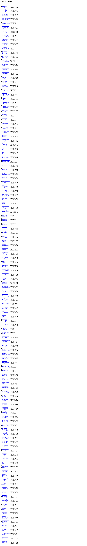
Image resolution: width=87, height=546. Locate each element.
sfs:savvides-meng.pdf (5, 392)
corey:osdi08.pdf (4, 132)
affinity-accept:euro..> (5, 30)
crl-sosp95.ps (4, 136)
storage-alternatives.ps (5, 433)
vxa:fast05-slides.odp (5, 505)
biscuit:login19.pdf (5, 66)
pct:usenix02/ (4, 333)
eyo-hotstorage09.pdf (5, 191)
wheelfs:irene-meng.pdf (5, 520)
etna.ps (3, 178)
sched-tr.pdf (3, 380)
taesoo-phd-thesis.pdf (5, 443)
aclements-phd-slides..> (5, 26)
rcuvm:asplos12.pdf (5, 358)
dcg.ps (3, 148)
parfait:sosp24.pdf (4, 329)
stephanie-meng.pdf (5, 432)
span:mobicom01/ (4, 412)
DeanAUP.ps (4, 7)
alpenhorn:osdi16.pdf (5, 41)
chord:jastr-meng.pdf (5, 99)
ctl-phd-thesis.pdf (4, 144)
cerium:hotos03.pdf (5, 86)
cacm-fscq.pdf (4, 77)
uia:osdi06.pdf (4, 483)
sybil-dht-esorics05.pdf (5, 437)
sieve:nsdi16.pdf (4, 403)
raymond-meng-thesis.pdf (6, 357)
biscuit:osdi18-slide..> (5, 68)
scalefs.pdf (3, 378)
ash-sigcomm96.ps (5, 57)
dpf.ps (3, 170)
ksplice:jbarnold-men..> (5, 258)
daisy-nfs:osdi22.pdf (5, 145)
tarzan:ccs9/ (3, 447)
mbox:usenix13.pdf (5, 271)
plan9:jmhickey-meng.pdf (6, 340)
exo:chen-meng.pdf (5, 186)
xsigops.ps (3, 535)
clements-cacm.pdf (5, 110)
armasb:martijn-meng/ (5, 49)
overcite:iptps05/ (4, 319)
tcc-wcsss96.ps (4, 453)
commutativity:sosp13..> (6, 127)
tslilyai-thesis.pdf (4, 471)
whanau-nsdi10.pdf (5, 517)
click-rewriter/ (4, 111)
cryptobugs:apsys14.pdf (5, 139)
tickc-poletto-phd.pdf (5, 458)
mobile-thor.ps (4, 279)
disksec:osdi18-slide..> (5, 164)
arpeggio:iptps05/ (4, 51)
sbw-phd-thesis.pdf (5, 376)
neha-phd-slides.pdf (5, 294)
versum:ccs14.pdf (4, 495)
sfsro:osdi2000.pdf (5, 399)
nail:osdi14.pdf (4, 291)
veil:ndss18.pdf (4, 493)
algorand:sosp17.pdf (5, 35)
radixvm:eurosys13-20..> (6, 350)
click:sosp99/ (4, 119)
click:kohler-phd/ (4, 115)
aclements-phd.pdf (5, 27)
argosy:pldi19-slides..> (5, 45)
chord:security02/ (4, 103)
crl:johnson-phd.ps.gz (5, 137)
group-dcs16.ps (4, 225)
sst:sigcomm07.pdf (5, 426)
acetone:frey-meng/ (5, 24)
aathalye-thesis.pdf (5, 20)
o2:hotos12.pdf (4, 308)
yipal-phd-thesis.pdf (5, 537)
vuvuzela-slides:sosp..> (5, 500)
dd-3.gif (3, 152)
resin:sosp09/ (4, 359)
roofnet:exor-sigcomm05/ (6, 367)
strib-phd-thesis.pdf (5, 434)
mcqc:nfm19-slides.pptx (5, 273)
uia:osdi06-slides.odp (5, 480)
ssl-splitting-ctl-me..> (5, 421)
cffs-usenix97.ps (4, 87)
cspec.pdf (3, 141)
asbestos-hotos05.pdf (5, 53)
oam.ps (3, 311)
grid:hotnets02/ (4, 216)
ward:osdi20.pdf (4, 512)
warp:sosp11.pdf (4, 513)
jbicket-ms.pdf (4, 240)
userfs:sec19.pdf (4, 491)
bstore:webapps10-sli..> (5, 73)
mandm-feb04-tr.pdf (5, 267)
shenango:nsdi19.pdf (5, 401)
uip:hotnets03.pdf (4, 487)
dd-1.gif (3, 149)
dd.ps (2, 153)
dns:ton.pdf (3, 166)
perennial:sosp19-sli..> (5, 336)
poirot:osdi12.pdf (4, 342)
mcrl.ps (3, 275)
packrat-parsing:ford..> (5, 325)
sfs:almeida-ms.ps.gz (5, 383)
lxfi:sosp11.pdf (4, 266)
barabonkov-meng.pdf (5, 61)
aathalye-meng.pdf (5, 19)
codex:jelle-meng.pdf (5, 123)
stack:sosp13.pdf (4, 429)
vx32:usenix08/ (4, 504)
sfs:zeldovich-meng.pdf (5, 397)
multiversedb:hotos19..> (5, 286)
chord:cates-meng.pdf (5, 94)
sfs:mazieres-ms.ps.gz (5, 387)
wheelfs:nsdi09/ (4, 521)
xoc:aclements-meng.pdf (6, 533)
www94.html (4, 529)
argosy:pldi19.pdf (4, 47)
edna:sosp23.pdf (4, 175)
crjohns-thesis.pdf (4, 135)
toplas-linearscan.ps (5, 466)
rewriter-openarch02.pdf (5, 362)
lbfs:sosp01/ (4, 261)
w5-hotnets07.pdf (4, 510)
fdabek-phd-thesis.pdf (5, 195)
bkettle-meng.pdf (4, 70)
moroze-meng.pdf (4, 282)
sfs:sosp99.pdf (4, 396)
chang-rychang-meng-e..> (6, 90)
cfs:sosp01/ (3, 89)
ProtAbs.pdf (4, 11)
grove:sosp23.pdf (4, 227)
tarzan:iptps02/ (4, 450)
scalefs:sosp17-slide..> (5, 379)
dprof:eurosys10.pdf (5, 173)
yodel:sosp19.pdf (4, 539)
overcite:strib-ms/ (4, 321)
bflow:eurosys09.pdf (5, 64)
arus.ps (3, 52)
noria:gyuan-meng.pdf (5, 296)
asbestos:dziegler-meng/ (5, 56)
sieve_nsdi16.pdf (4, 404)
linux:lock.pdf (4, 262)
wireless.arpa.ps (4, 525)
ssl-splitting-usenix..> (5, 422)
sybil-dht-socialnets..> (5, 438)
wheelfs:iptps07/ (4, 518)
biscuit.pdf (3, 65)
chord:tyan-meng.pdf (5, 107)
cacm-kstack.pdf (4, 78)
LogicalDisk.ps (4, 10)
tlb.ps (2, 462)
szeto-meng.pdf (4, 442)
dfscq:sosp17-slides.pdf (5, 157)
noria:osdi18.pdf (4, 300)
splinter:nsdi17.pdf (5, 416)
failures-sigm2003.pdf (5, 194)
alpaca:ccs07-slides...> (5, 39)
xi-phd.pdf (3, 531)
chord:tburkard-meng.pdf (6, 106)
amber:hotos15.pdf (5, 43)
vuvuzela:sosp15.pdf (5, 501)
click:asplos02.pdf (5, 112)
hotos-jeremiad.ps (4, 233)
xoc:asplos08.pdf (4, 534)
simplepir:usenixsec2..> (5, 408)
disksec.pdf (3, 162)
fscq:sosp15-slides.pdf (5, 206)
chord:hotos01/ (4, 98)
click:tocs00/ (4, 120)
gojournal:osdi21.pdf (5, 212)
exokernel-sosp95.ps (5, 190)
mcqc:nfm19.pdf (4, 274)
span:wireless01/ (4, 413)
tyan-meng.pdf (4, 474)
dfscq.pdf (3, 156)
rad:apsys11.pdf (4, 349)
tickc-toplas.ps (4, 459)
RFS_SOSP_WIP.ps (5, 14)
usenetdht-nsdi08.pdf (5, 488)
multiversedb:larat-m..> (5, 288)
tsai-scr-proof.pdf (4, 468)
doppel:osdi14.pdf (5, 169)
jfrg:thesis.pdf (4, 241)
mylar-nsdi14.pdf (4, 290)
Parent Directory (4, 6)
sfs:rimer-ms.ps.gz (5, 391)
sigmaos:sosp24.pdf (5, 407)
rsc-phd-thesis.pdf (4, 374)
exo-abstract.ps (4, 182)
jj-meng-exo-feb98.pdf (5, 245)
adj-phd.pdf (3, 28)
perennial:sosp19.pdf (5, 337)
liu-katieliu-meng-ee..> (5, 265)
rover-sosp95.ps (4, 371)
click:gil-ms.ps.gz (4, 114)
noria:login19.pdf (4, 298)
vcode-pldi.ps (4, 492)
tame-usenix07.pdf (5, 445)
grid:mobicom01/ (4, 220)
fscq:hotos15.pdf (4, 204)
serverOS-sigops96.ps (5, 382)
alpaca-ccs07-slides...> (5, 36)
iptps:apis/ (3, 236)
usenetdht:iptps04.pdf (5, 489)
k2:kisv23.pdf (4, 250)
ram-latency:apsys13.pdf (6, 354)
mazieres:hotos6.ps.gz (5, 270)
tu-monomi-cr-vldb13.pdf (6, 472)
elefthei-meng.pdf (4, 177)
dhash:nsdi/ (3, 158)
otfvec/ (3, 317)
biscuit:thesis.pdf (4, 69)
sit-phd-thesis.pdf (4, 409)
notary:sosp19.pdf (4, 304)
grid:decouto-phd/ (4, 215)
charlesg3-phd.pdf (5, 91)
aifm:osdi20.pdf (4, 31)
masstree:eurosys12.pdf (5, 269)
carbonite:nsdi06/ (4, 81)
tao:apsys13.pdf (4, 446)
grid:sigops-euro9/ (5, 224)
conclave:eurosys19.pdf (5, 131)
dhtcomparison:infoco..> (6, 160)
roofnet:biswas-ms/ (5, 365)
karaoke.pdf (4, 253)
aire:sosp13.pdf (4, 32)
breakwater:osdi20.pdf (5, 72)
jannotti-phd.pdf (4, 237)
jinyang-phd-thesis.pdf (5, 242)
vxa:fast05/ (3, 509)
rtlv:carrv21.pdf (4, 375)
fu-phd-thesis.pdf (4, 208)
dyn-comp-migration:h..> (6, 174)
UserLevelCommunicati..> (6, 18)
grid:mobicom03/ (4, 221)
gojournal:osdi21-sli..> (5, 211)
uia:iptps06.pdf (4, 479)
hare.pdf (3, 228)
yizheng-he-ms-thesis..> (5, 538)
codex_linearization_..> (5, 124)
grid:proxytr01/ (4, 223)
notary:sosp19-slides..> (5, 303)
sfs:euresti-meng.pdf (5, 384)
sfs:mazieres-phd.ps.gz (5, 388)
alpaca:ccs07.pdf (4, 40)
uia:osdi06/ (3, 484)
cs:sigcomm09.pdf (5, 140)
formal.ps (3, 202)
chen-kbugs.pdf (4, 93)
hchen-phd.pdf (4, 231)
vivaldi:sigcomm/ (4, 496)
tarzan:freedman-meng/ (5, 449)
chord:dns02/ (4, 97)
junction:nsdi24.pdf (5, 248)
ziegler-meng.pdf (4, 542)
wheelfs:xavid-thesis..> (5, 522)
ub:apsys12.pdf (4, 475)
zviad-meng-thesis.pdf (5, 543)
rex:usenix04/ (4, 363)
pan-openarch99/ (4, 328)
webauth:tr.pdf (4, 516)
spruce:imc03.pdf (4, 417)
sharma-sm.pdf (4, 400)
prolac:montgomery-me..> (6, 346)
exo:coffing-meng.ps (5, 187)
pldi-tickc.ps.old (4, 341)
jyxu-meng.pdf (4, 249)
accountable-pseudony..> (6, 23)
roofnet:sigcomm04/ (5, 370)
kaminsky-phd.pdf (5, 252)
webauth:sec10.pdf (5, 514)
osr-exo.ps (3, 316)
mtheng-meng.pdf (4, 283)
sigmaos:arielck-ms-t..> (5, 405)
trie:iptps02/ (3, 467)
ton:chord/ (3, 464)
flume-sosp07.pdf (4, 198)
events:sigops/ (4, 179)
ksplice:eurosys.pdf (5, 257)
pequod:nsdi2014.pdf (5, 334)
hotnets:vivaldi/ (4, 232)
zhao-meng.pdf (4, 541)
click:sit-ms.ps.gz (4, 118)
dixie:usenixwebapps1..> (6, 165)
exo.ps (3, 185)
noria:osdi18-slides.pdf (5, 299)
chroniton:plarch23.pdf (5, 108)
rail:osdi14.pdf (4, 353)
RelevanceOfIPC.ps (5, 15)
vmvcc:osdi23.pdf (4, 499)
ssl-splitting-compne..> (5, 420)
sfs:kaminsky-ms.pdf (5, 386)
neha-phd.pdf (4, 295)
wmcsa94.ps (4, 526)
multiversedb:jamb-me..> (6, 287)
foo (2, 199)
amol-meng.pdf (4, 44)
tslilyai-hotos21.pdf (5, 470)
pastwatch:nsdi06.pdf (5, 332)
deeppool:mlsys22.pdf (5, 154)
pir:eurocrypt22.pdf (5, 338)
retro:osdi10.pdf (4, 361)
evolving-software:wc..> (6, 181)
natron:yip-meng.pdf (5, 292)
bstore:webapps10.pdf (5, 74)
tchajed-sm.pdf (4, 454)
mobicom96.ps (4, 278)
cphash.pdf (3, 133)
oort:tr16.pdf (4, 315)
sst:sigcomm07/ (4, 428)
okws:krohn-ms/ (4, 313)
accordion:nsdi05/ (4, 22)
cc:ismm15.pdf (4, 82)
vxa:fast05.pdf (4, 508)
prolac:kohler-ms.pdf (5, 345)
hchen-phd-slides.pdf (5, 229)
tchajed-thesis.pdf (4, 455)
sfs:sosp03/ (3, 395)
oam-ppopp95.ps (4, 309)
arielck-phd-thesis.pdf (5, 48)
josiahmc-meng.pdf (5, 246)
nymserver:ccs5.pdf (5, 307)
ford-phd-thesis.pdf (5, 200)
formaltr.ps (3, 203)
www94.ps (3, 530)
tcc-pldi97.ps (4, 451)
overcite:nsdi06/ (4, 320)
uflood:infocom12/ (5, 476)
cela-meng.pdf (4, 85)
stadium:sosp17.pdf (5, 430)
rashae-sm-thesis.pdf (5, 355)
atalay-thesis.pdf (4, 60)
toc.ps (3, 463)
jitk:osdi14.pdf (4, 244)
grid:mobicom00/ (4, 219)
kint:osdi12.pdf (4, 254)
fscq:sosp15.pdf (4, 207)
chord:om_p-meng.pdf (5, 102)
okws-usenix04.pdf (5, 312)
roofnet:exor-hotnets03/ (5, 366)
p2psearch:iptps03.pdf (5, 324)
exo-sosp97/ (4, 183)
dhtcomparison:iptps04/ (5, 161)
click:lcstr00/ (4, 116)
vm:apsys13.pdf (4, 497)
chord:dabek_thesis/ (5, 95)
